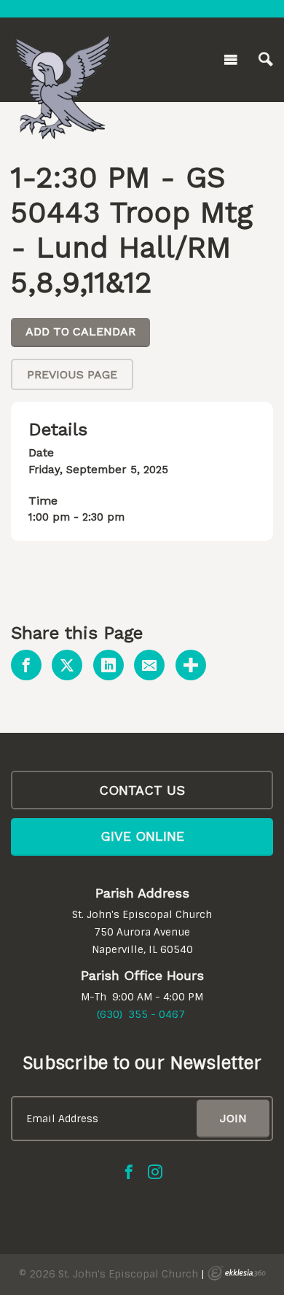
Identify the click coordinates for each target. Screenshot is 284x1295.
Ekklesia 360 (237, 1273)
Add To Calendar (80, 331)
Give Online (142, 836)
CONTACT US (142, 790)
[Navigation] (231, 60)
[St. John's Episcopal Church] (62, 57)
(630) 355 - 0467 (141, 1014)
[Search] (266, 60)
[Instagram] (155, 1171)
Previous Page (72, 374)
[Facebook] (129, 1171)
